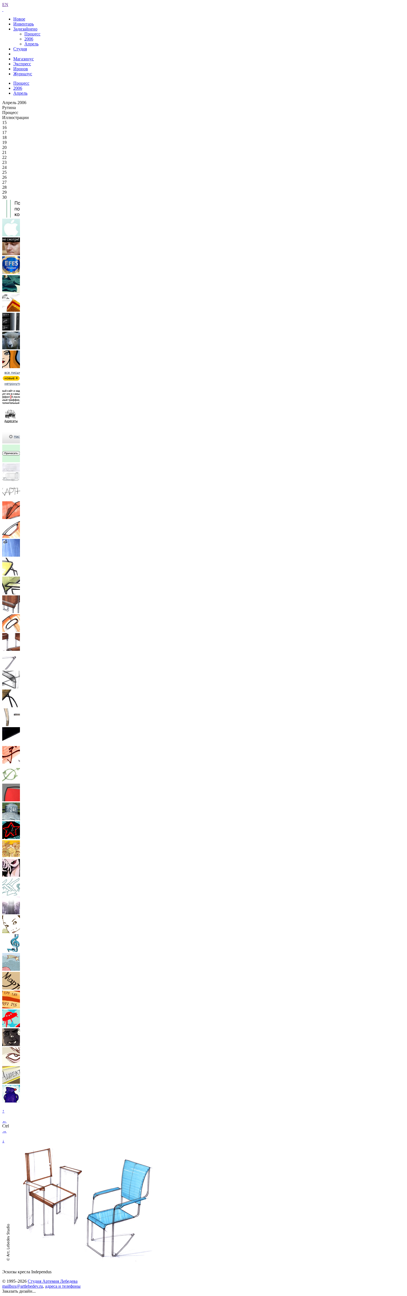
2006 (28, 39)
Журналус (22, 73)
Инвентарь (23, 24)
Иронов (20, 68)
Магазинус (23, 58)
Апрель (31, 44)
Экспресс (22, 63)
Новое (19, 19)
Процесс (32, 34)
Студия (20, 49)
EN (5, 4)
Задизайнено (25, 29)
